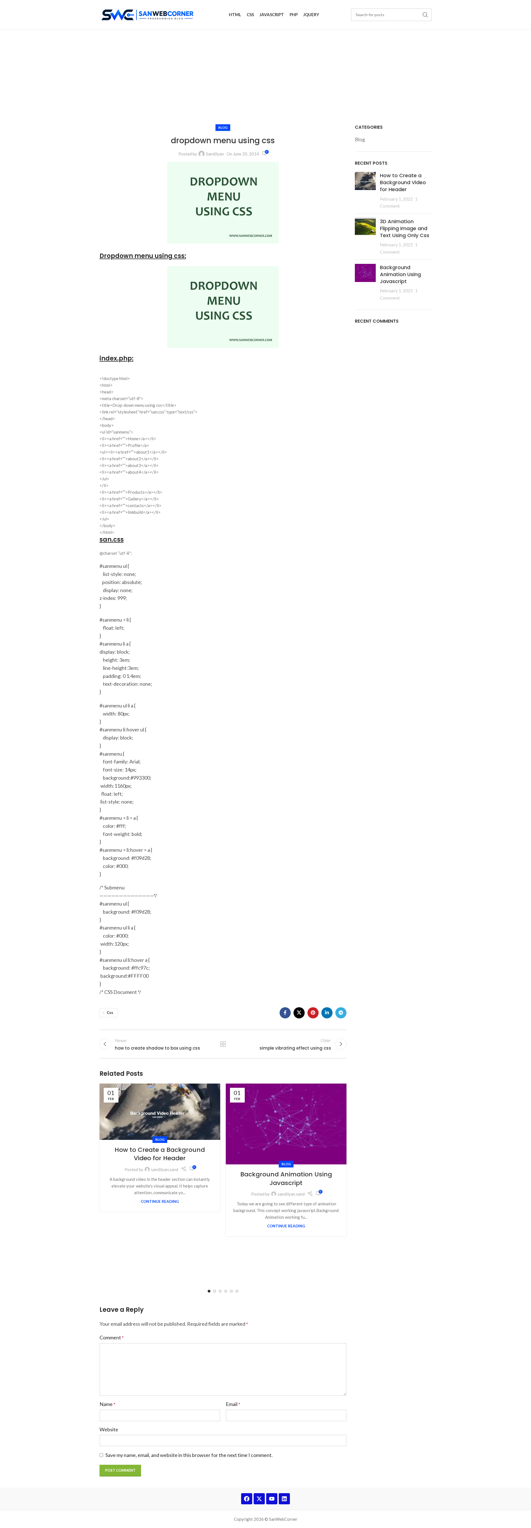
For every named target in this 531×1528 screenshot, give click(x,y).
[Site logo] (148, 13)
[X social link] (299, 1012)
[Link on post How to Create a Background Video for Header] (160, 1112)
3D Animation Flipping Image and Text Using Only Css (404, 228)
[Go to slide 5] (231, 1291)
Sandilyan (215, 153)
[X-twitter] (259, 1498)
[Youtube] (271, 1498)
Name (107, 1404)
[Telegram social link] (340, 1012)
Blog (222, 127)
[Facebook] (246, 1498)
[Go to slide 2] (214, 1291)
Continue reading (160, 1201)
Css (110, 1012)
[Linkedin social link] (327, 1012)
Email (233, 1404)
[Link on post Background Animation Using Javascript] (286, 1124)
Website (109, 1429)
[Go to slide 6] (237, 1291)
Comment (112, 1337)
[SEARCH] (425, 14)
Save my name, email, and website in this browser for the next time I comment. (189, 1455)
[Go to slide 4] (225, 1291)
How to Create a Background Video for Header (160, 1154)
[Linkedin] (284, 1498)
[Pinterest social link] (313, 1012)
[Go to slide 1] (209, 1291)
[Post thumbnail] (365, 190)
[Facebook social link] (285, 1012)
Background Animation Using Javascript (286, 1178)
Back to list (223, 1044)
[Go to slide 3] (220, 1291)
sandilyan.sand (164, 1169)
